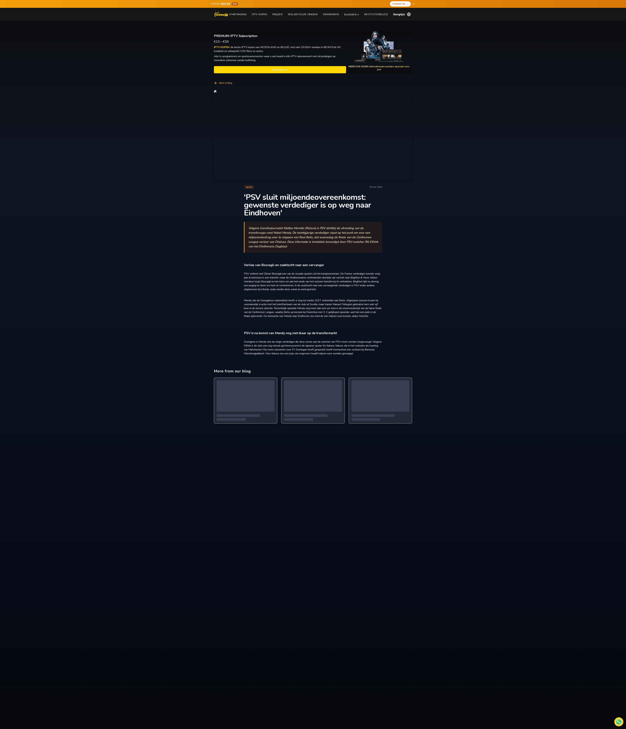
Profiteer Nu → (400, 3)
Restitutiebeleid (376, 14)
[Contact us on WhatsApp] (618, 721)
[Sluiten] (413, 4)
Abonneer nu (279, 70)
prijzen (277, 14)
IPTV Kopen (259, 14)
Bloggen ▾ (351, 14)
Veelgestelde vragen (303, 14)
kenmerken (331, 14)
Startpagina (238, 14)
